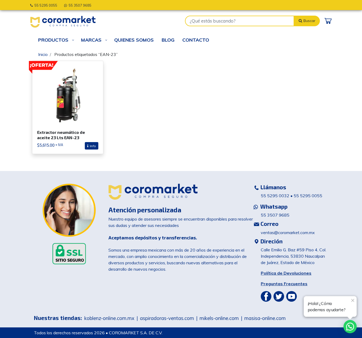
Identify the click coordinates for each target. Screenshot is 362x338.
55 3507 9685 (79, 5)
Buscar (309, 20)
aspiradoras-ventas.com (167, 318)
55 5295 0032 (275, 195)
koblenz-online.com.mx (109, 318)
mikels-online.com (219, 318)
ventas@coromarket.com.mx (288, 232)
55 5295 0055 (45, 5)
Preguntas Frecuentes (284, 283)
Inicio (43, 54)
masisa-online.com (265, 318)
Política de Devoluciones (286, 273)
